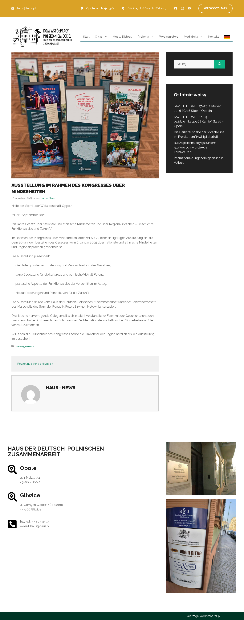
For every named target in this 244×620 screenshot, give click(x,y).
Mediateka (191, 36)
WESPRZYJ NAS (215, 8)
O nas (99, 36)
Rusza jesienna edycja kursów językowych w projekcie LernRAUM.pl (195, 147)
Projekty (143, 36)
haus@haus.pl (26, 8)
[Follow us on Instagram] (182, 8)
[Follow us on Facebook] (175, 8)
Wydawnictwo (168, 36)
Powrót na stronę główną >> (35, 363)
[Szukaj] (219, 64)
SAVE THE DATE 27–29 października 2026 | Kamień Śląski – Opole (199, 121)
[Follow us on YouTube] (189, 8)
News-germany (25, 346)
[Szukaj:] (194, 64)
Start (86, 36)
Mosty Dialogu (122, 36)
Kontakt (213, 36)
